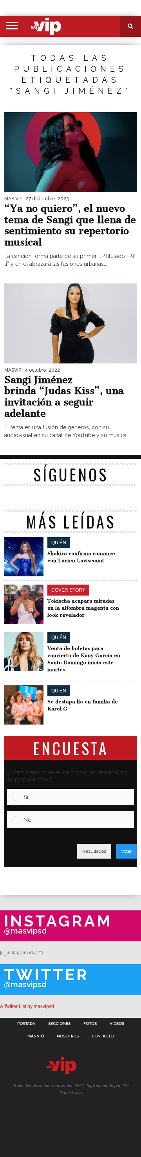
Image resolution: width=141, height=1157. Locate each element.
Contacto (103, 1036)
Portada (26, 1024)
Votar (126, 851)
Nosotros (68, 1036)
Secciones (59, 1024)
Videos (117, 1024)
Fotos (90, 1024)
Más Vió (35, 1036)
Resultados (94, 851)
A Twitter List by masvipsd (27, 1006)
